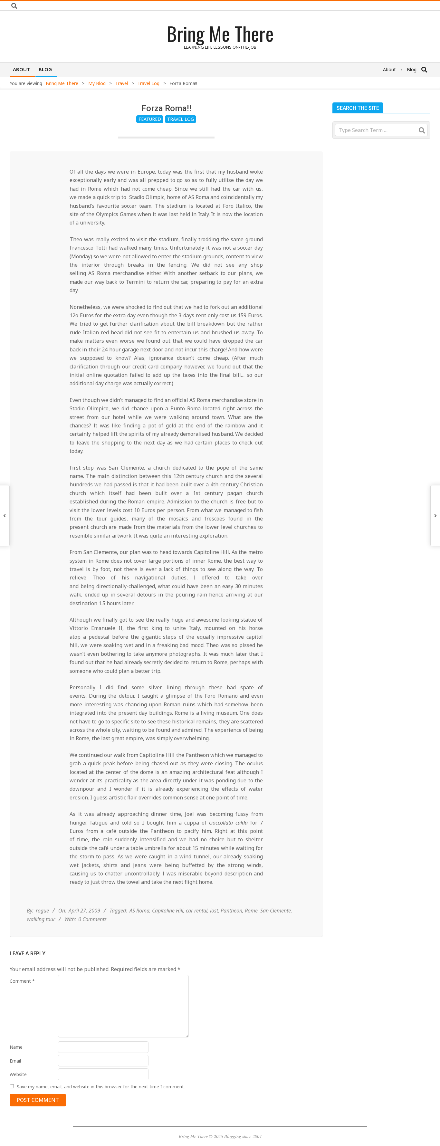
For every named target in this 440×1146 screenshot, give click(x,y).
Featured (150, 119)
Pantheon (231, 910)
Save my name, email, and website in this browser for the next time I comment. (101, 1087)
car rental (196, 910)
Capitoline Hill (167, 910)
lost (214, 910)
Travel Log (180, 119)
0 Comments (92, 919)
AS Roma (139, 910)
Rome (251, 910)
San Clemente (275, 910)
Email (15, 1061)
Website (18, 1074)
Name (16, 1047)
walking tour (41, 919)
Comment (22, 981)
